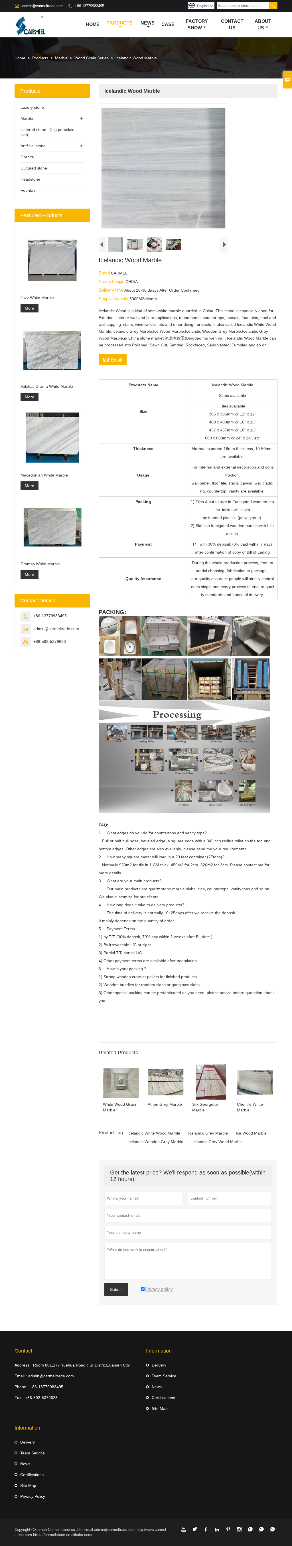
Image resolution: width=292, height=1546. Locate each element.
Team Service (164, 1376)
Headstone (30, 179)
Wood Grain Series (91, 58)
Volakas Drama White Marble (47, 386)
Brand (105, 273)
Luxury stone (32, 107)
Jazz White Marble (37, 297)
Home (93, 24)
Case (168, 24)
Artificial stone (33, 146)
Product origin (112, 281)
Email (112, 359)
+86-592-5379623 (49, 641)
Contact (23, 1351)
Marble (61, 58)
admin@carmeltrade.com (43, 6)
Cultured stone (34, 168)
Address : (23, 1365)
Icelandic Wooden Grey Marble (155, 1141)
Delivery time (111, 290)
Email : (21, 1376)
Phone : (22, 1386)
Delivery (159, 1365)
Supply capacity (114, 298)
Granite (27, 157)
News (148, 23)
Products (119, 23)
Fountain (28, 190)
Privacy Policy (32, 1496)
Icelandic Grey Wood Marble (217, 1141)
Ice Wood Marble (251, 1133)
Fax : (19, 1397)
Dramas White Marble (40, 564)
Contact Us (232, 24)
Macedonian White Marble (44, 475)
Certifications (163, 1397)
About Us (263, 24)
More (29, 308)
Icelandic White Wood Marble (153, 1133)
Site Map (160, 1408)
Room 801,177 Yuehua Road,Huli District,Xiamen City (81, 1365)
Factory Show (197, 24)
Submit (116, 1289)
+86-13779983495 (89, 6)
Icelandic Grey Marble (208, 1133)
